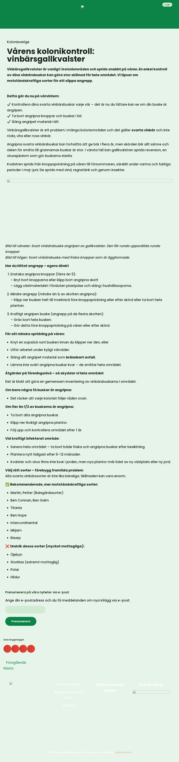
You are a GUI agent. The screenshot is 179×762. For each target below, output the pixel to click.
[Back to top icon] (162, 755)
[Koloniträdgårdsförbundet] (89, 14)
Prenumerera (20, 621)
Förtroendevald (69, 684)
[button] (7, 649)
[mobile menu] (173, 14)
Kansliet (69, 705)
